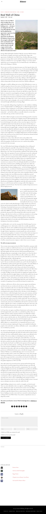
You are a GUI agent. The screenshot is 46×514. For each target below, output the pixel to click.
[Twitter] (14, 406)
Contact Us (6, 511)
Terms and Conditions (20, 511)
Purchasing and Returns (31, 511)
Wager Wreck (15, 474)
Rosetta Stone (16, 467)
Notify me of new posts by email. (8, 434)
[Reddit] (24, 406)
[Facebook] (12, 406)
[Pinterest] (17, 406)
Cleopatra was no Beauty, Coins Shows (21, 477)
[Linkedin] (19, 406)
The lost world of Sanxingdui (19, 470)
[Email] (26, 406)
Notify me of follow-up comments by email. (11, 432)
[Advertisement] (9, 496)
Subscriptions (12, 511)
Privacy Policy (39, 511)
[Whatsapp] (21, 406)
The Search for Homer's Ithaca (19, 480)
